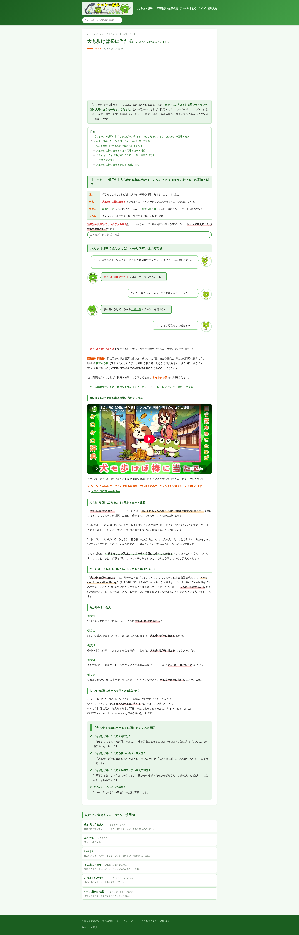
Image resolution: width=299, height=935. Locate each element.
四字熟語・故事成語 (167, 8)
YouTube (164, 920)
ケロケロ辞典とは (90, 920)
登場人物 (212, 8)
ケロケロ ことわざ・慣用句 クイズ (173, 387)
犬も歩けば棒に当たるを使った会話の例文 (118, 164)
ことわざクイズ (149, 920)
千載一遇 (136, 309)
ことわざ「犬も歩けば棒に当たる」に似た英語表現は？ (125, 155)
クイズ (202, 8)
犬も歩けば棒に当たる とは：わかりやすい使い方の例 (122, 141)
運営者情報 (107, 920)
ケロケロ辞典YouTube (105, 491)
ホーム (90, 34)
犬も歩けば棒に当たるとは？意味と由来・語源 (120, 150)
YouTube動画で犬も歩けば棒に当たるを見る (119, 145)
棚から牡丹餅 (149, 208)
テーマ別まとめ (188, 8)
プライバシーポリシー (127, 920)
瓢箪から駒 (108, 208)
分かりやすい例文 (105, 159)
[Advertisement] (149, 75)
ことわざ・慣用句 (145, 8)
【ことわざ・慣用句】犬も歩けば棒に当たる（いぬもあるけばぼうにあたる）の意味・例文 (141, 136)
